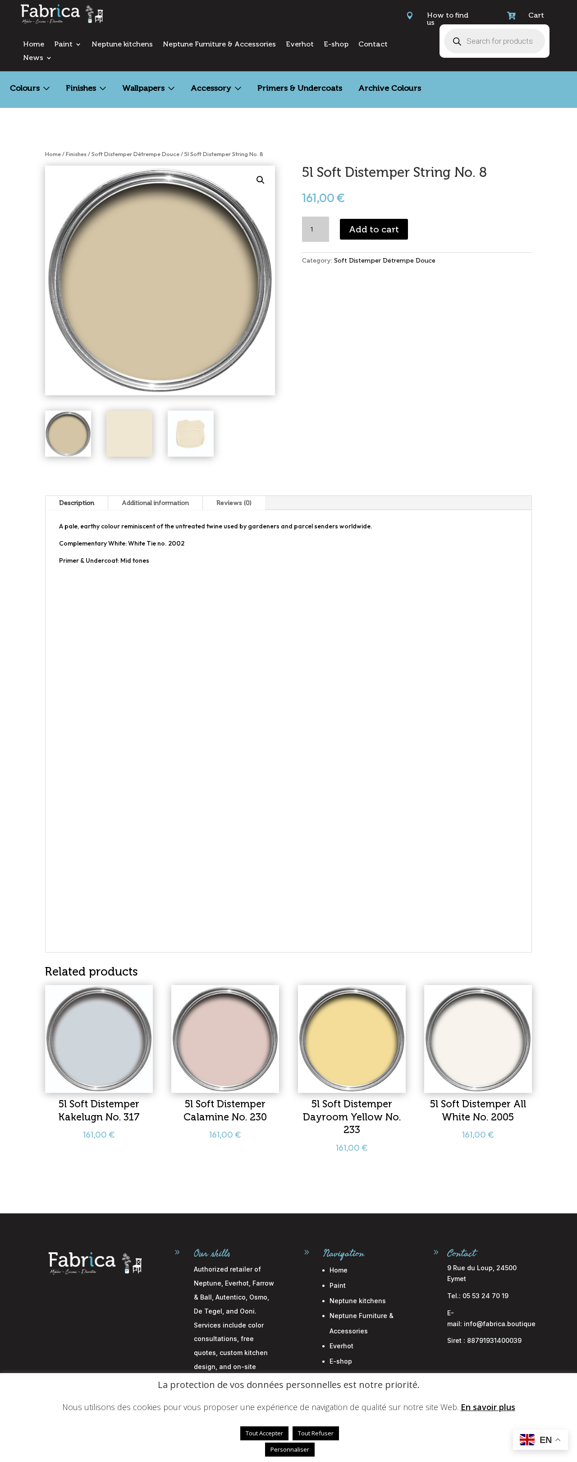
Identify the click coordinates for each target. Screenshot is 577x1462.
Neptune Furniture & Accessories (219, 44)
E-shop (336, 44)
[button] (260, 180)
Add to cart (374, 229)
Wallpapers (143, 88)
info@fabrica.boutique (500, 1324)
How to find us (447, 19)
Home (33, 44)
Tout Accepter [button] (264, 1433)
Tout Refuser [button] (316, 1433)
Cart (536, 15)
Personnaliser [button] (289, 1449)
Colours (25, 88)
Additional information (155, 503)
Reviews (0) (234, 503)
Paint (63, 44)
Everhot (300, 44)
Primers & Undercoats (299, 88)
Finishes (81, 88)
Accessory (211, 88)
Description (76, 503)
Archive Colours (389, 88)
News (33, 58)
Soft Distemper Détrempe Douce (135, 153)
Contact (373, 44)
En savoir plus (488, 1407)
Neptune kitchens (122, 44)
